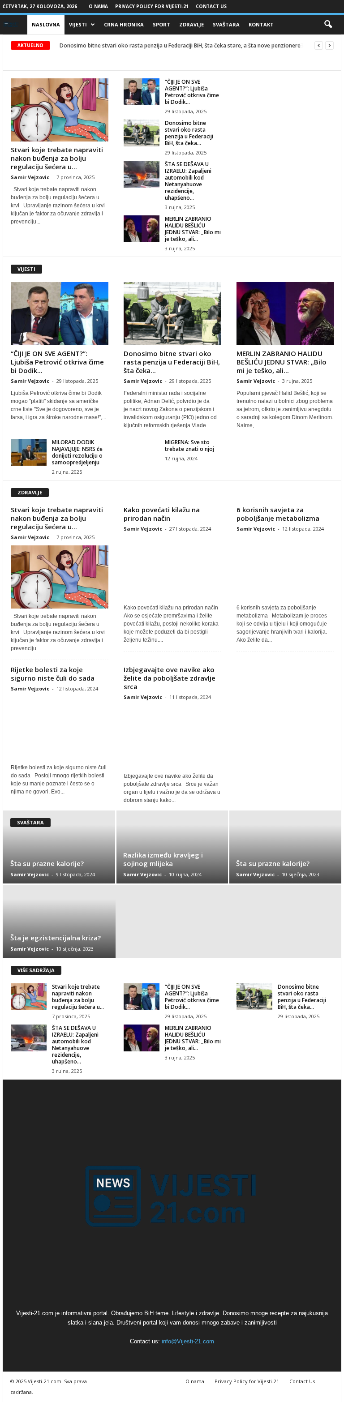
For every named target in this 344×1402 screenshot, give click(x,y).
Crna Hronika (124, 24)
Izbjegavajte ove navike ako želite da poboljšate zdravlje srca (169, 678)
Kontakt (261, 24)
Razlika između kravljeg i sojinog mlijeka (163, 859)
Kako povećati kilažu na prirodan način (162, 514)
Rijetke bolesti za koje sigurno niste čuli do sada (53, 673)
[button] (328, 24)
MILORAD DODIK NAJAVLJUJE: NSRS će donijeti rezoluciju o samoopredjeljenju (77, 452)
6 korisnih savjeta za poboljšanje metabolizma (277, 514)
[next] (329, 45)
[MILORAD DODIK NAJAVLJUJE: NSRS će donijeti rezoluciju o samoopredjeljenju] (29, 452)
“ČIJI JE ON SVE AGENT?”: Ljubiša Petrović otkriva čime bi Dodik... (192, 92)
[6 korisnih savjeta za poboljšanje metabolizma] (285, 568)
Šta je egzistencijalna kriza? (55, 937)
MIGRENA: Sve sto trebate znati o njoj (189, 445)
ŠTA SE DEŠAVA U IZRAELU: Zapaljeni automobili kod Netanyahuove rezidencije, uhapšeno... (188, 181)
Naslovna (46, 24)
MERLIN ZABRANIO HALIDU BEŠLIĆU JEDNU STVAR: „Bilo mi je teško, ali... (193, 229)
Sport (161, 24)
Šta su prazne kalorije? (47, 863)
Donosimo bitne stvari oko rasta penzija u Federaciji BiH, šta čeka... (189, 133)
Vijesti (78, 24)
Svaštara (226, 24)
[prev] (318, 45)
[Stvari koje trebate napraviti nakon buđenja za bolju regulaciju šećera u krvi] (59, 109)
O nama (98, 6)
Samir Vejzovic (30, 177)
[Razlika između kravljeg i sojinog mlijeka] (172, 846)
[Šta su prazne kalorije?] (59, 846)
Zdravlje (191, 24)
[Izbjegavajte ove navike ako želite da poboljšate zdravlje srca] (172, 736)
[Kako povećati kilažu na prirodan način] (172, 568)
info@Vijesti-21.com (188, 1341)
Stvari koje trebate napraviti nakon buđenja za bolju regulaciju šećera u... (57, 158)
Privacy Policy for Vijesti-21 (152, 6)
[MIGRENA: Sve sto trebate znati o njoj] (141, 452)
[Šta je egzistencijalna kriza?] (59, 921)
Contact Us (211, 6)
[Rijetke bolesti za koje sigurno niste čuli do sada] (59, 728)
